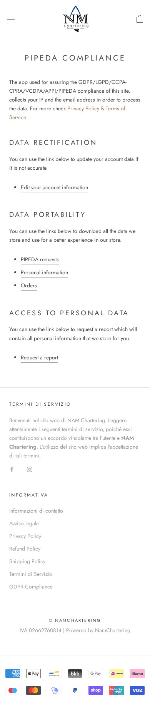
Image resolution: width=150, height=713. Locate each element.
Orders (29, 285)
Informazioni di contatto (36, 511)
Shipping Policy (27, 561)
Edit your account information (54, 187)
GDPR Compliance (31, 586)
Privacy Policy (25, 536)
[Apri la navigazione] (11, 19)
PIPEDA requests (40, 259)
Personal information (44, 272)
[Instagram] (29, 468)
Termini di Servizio (30, 574)
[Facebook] (12, 468)
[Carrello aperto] (140, 19)
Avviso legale (24, 523)
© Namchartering (75, 620)
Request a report (39, 357)
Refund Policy (24, 548)
